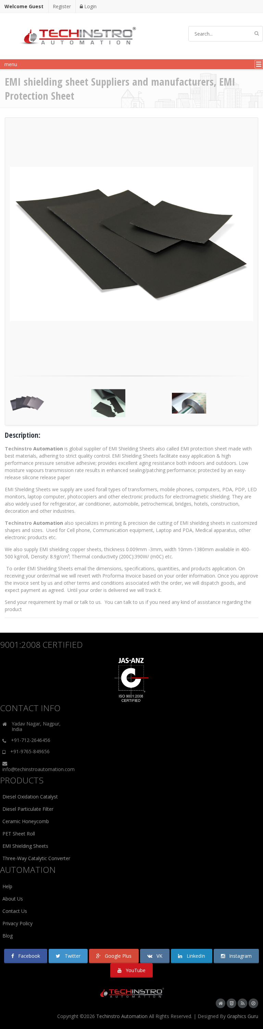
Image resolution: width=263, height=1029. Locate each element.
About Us (12, 898)
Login (90, 6)
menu (9, 64)
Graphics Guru (242, 1016)
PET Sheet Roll (18, 833)
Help (7, 886)
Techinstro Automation (122, 1016)
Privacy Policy (17, 923)
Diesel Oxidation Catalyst (30, 796)
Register (62, 6)
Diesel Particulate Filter (27, 809)
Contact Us (14, 911)
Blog (7, 935)
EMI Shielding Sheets (25, 846)
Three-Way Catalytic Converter (36, 858)
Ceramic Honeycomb (25, 821)
